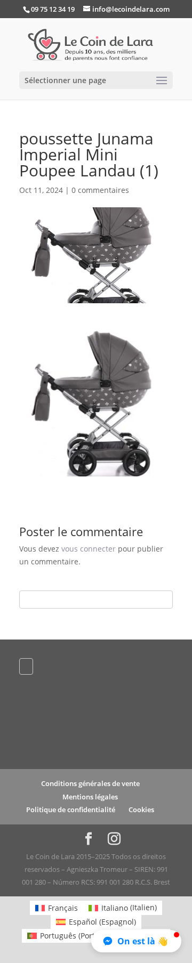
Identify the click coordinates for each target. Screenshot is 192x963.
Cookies (141, 809)
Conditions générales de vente (90, 783)
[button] (136, 941)
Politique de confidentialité (70, 809)
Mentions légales (90, 797)
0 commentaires (100, 190)
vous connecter (88, 549)
